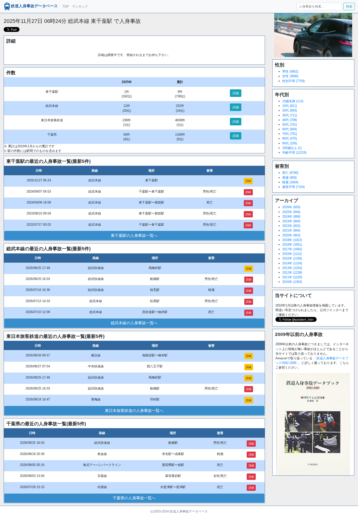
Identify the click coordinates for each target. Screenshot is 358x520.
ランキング (80, 6)
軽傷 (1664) (290, 182)
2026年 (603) (291, 207)
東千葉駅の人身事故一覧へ (134, 235)
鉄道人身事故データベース (34, 6)
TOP (65, 6)
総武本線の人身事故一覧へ (134, 323)
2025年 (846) (291, 212)
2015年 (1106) (292, 258)
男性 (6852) (290, 71)
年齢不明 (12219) (294, 152)
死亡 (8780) (290, 173)
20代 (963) (289, 110)
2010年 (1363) (292, 282)
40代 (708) (289, 120)
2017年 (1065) (292, 249)
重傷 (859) (289, 177)
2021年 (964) (291, 230)
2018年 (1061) (292, 244)
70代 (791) (289, 134)
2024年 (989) (291, 216)
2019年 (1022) (292, 240)
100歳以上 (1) (291, 148)
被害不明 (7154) (293, 187)
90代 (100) (289, 143)
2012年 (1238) (292, 272)
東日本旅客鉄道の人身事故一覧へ (134, 411)
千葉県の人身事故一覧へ (134, 498)
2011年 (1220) (292, 277)
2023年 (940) (291, 221)
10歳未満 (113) (292, 101)
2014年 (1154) (292, 263)
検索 (349, 6)
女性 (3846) (290, 76)
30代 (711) (289, 115)
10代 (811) (289, 106)
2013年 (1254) (292, 268)
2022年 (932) (291, 226)
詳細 (236, 93)
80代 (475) (289, 138)
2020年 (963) (291, 235)
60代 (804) (289, 129)
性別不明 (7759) (293, 81)
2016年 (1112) (292, 254)
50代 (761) (289, 124)
